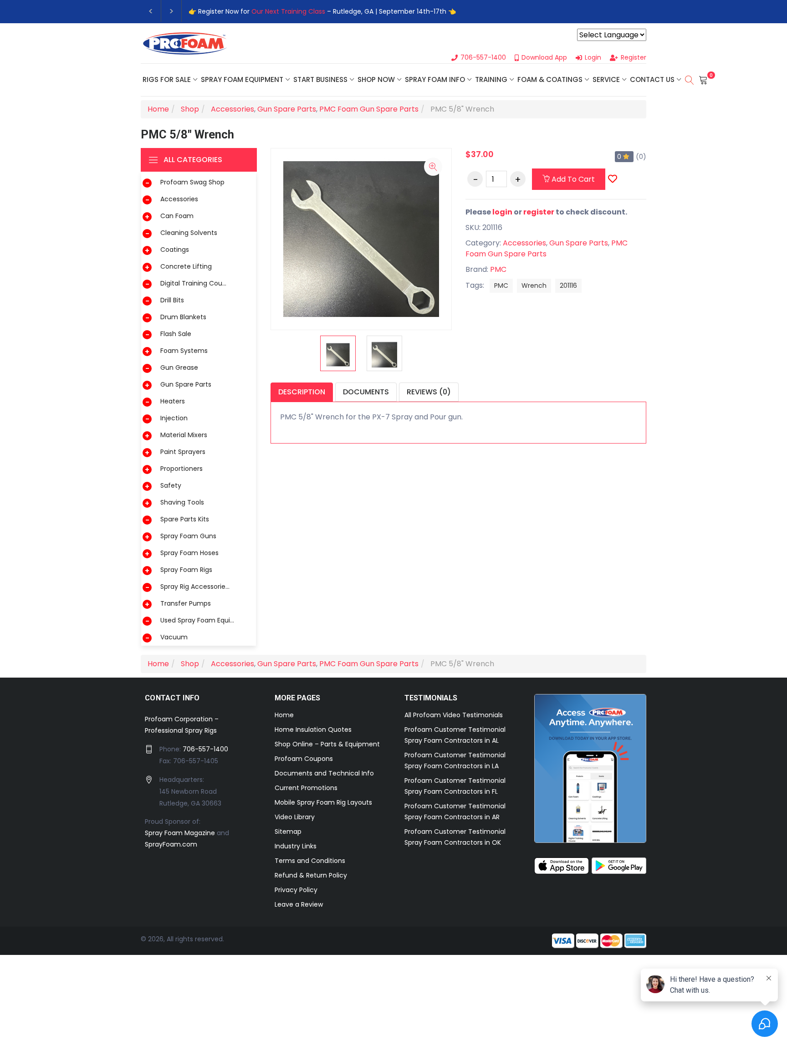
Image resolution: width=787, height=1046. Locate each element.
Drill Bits (172, 300)
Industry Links (296, 846)
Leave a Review (299, 904)
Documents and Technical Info (324, 773)
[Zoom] (433, 167)
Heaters (172, 401)
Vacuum (174, 637)
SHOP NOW (376, 79)
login (502, 212)
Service (606, 79)
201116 (568, 285)
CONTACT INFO (172, 698)
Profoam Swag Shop (192, 182)
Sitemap (288, 831)
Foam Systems (184, 350)
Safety (170, 485)
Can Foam (177, 215)
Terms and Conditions (310, 860)
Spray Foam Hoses (189, 552)
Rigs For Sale (167, 79)
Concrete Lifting (186, 266)
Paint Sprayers (182, 451)
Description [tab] (301, 392)
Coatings (174, 249)
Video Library (295, 816)
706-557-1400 (205, 749)
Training (491, 79)
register (538, 212)
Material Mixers (183, 434)
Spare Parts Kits (184, 519)
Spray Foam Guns (188, 536)
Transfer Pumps (185, 603)
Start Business (320, 79)
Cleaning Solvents (188, 232)
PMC (498, 269)
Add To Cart (572, 179)
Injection (174, 418)
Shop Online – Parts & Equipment (327, 744)
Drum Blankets (183, 316)
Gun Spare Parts (185, 384)
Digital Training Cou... (193, 283)
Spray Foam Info (435, 79)
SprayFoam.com (171, 844)
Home (284, 714)
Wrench (534, 285)
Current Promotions (306, 787)
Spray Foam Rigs (186, 569)
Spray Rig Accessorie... (195, 586)
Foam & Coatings (550, 79)
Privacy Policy (296, 889)
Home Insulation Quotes (313, 729)
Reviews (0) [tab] (429, 392)
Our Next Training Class (288, 11)
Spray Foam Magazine (180, 832)
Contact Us (652, 79)
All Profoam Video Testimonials (453, 714)
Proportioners (181, 468)
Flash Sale (175, 333)
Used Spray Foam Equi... (197, 620)
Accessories (179, 199)
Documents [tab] (366, 392)
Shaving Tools (182, 502)
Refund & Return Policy (311, 875)
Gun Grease (179, 367)
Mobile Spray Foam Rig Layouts (323, 802)
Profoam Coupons (304, 758)
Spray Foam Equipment (242, 79)
